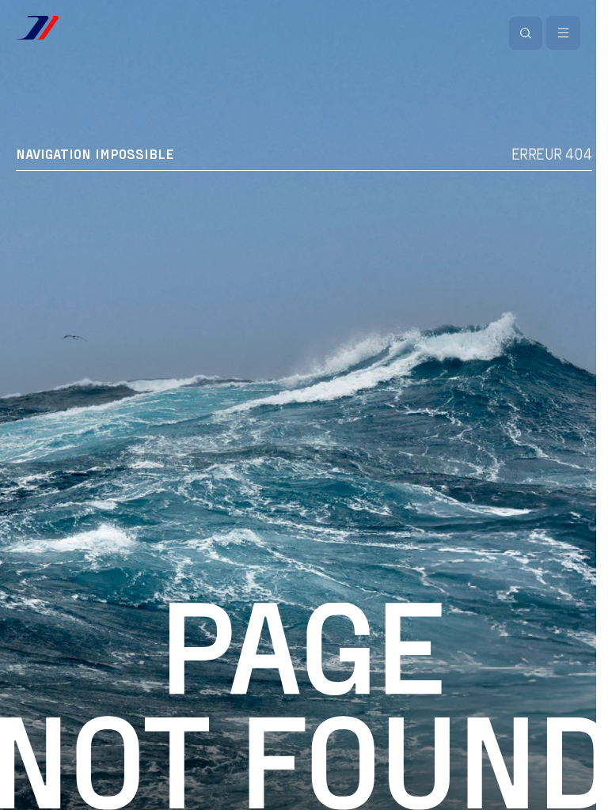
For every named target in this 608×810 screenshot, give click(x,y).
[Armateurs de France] (37, 28)
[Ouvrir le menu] (563, 33)
